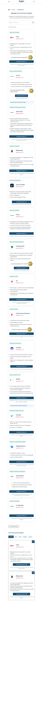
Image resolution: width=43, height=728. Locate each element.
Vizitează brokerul (20, 61)
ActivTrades (20, 185)
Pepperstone (20, 446)
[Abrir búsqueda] (34, 1)
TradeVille (19, 505)
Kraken (18, 348)
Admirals (19, 112)
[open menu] (9, 1)
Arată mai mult (14, 526)
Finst (17, 215)
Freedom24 (20, 246)
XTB (17, 37)
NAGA (18, 379)
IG (16, 281)
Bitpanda (19, 150)
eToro (18, 75)
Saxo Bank (20, 476)
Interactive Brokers (23, 313)
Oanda (18, 415)
